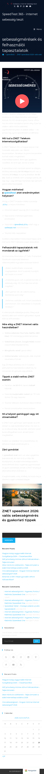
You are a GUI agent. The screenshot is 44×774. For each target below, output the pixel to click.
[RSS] (20, 664)
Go (36, 641)
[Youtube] (13, 664)
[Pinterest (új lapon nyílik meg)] (20, 6)
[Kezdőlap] (3, 54)
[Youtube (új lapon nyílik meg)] (27, 6)
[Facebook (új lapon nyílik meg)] (17, 6)
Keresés (5, 531)
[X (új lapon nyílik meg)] (14, 6)
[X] (6, 657)
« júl (3, 756)
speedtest (10, 192)
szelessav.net (10, 227)
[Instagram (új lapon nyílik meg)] (23, 6)
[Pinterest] (35, 657)
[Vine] (6, 664)
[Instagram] (20, 657)
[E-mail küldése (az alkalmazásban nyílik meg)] (30, 6)
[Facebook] (13, 657)
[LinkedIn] (28, 657)
